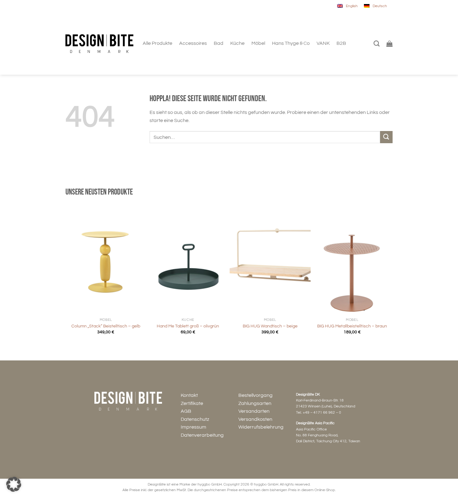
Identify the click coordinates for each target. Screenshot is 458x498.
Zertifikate (192, 403)
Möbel (258, 43)
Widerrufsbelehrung (261, 427)
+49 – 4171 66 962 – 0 (322, 413)
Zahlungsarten (254, 403)
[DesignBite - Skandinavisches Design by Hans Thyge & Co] (99, 44)
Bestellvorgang (255, 395)
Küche (237, 43)
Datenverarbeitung (202, 435)
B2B (341, 43)
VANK (323, 43)
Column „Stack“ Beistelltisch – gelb (105, 326)
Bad (218, 43)
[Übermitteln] (386, 137)
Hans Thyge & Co (291, 43)
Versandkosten (255, 419)
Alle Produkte (157, 43)
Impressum (193, 427)
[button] (13, 484)
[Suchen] (376, 43)
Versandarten (254, 411)
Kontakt (189, 395)
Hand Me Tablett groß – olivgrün (188, 326)
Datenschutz (195, 419)
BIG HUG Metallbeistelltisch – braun (352, 326)
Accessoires (193, 43)
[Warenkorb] (389, 43)
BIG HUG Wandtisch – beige (270, 326)
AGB (186, 411)
